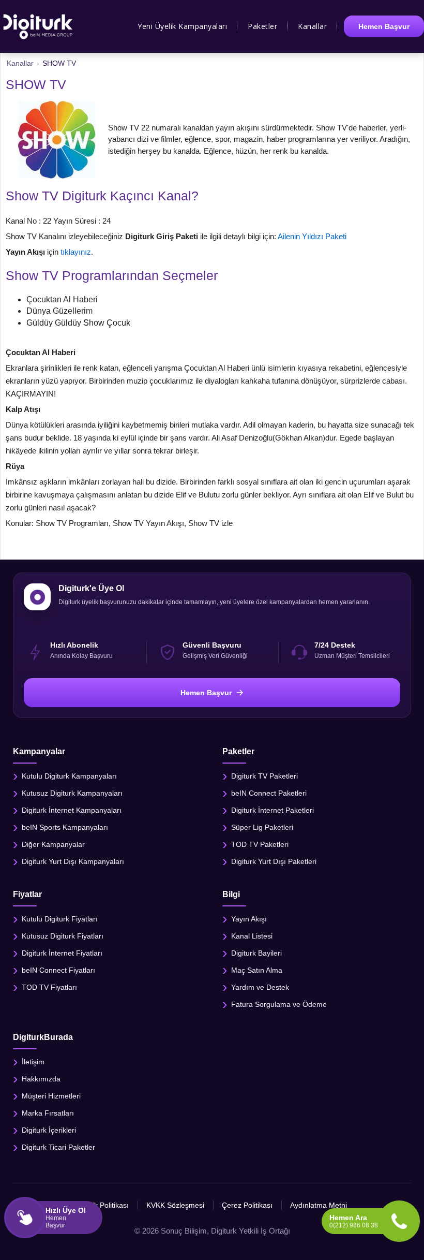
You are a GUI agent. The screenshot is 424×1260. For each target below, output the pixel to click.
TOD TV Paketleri (260, 844)
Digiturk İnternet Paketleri (272, 809)
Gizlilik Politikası (103, 1205)
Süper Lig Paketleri (262, 827)
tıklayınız (75, 251)
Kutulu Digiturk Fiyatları (60, 919)
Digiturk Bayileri (256, 953)
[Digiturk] (38, 26)
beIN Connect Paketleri (269, 792)
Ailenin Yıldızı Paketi (312, 236)
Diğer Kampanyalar (53, 844)
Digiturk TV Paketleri (264, 775)
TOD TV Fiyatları (49, 987)
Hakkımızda (41, 1079)
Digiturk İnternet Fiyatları (62, 953)
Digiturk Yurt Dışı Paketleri (273, 861)
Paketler (262, 26)
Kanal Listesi (251, 936)
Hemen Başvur (384, 26)
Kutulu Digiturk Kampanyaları (69, 775)
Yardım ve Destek (260, 987)
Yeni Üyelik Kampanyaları (182, 26)
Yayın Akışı (249, 919)
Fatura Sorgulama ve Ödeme (279, 1004)
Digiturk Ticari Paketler (58, 1147)
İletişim (33, 1062)
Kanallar (312, 26)
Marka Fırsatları (48, 1113)
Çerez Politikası (247, 1205)
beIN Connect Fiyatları (58, 970)
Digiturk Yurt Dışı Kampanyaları (73, 861)
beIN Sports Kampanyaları (65, 827)
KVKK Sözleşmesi (175, 1205)
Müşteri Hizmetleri (51, 1096)
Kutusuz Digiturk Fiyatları (62, 936)
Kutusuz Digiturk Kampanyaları (72, 792)
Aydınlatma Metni (318, 1205)
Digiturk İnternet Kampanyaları (72, 809)
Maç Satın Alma (256, 970)
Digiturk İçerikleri (49, 1130)
